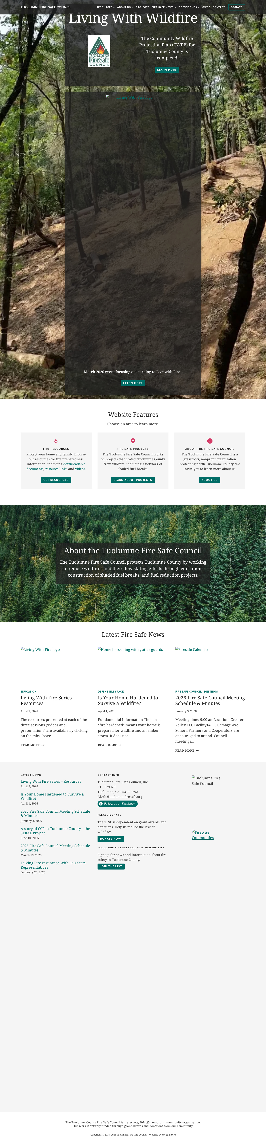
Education (29, 691)
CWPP (206, 7)
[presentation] (56, 666)
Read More (32, 745)
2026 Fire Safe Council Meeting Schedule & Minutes (210, 700)
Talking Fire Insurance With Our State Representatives (53, 865)
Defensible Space (111, 691)
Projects (142, 7)
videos (80, 469)
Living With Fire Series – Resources (48, 700)
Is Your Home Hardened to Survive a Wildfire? (128, 700)
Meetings (211, 691)
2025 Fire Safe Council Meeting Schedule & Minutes (55, 848)
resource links (56, 469)
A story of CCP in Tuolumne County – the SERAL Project (55, 830)
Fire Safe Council (188, 691)
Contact (219, 7)
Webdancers (169, 1134)
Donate (237, 7)
